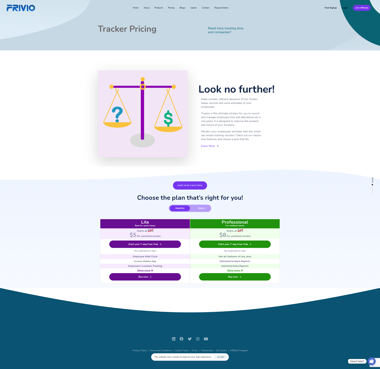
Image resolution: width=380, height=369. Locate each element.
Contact (205, 7)
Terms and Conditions (161, 350)
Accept (220, 357)
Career (193, 7)
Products (159, 7)
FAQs (195, 350)
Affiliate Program (239, 350)
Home (135, 7)
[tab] (180, 208)
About (146, 7)
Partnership (207, 350)
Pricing (171, 7)
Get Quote (221, 350)
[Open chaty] (372, 361)
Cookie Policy (182, 350)
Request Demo (221, 7)
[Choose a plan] (143, 113)
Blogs (182, 7)
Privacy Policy (139, 350)
